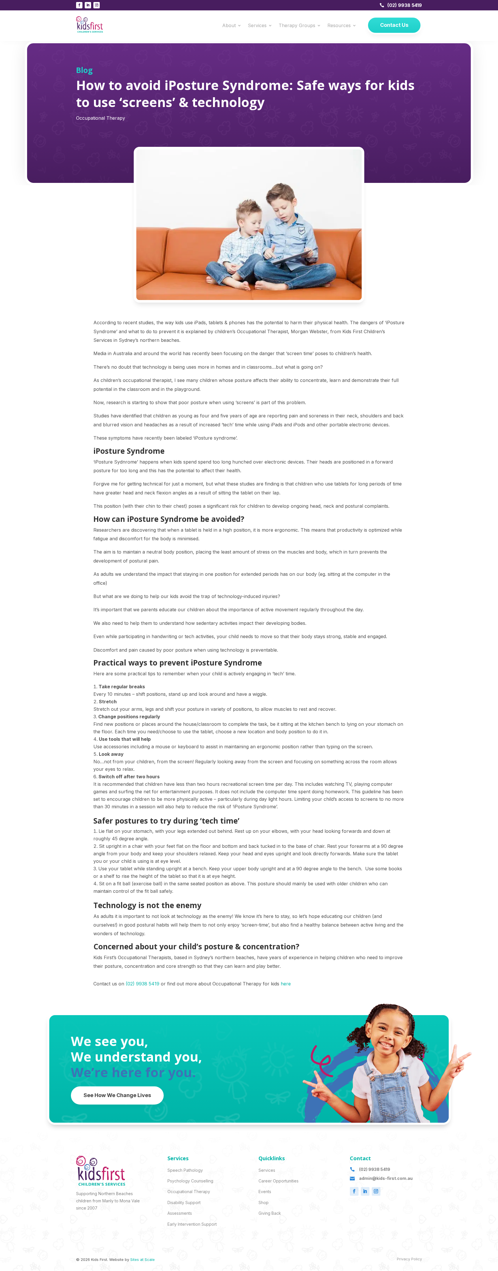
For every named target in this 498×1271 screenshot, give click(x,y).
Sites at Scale (142, 1259)
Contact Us (394, 25)
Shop (264, 1202)
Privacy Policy (409, 1259)
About (229, 25)
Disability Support (184, 1202)
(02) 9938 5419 (404, 5)
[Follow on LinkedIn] (88, 5)
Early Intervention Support (192, 1224)
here (286, 984)
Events (265, 1191)
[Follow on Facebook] (79, 5)
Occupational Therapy (100, 118)
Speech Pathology (185, 1170)
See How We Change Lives (117, 1095)
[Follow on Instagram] (96, 5)
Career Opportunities (279, 1180)
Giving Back (270, 1213)
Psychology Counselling (190, 1180)
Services (257, 25)
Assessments (179, 1213)
